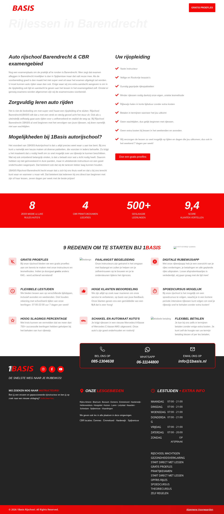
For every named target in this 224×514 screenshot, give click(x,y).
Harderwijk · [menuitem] (136, 402)
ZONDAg (156, 437)
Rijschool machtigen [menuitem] (165, 453)
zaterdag (157, 432)
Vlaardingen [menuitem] (107, 408)
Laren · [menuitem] (114, 405)
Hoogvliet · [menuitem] (98, 405)
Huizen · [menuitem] (107, 405)
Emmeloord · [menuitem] (125, 402)
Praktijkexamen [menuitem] (161, 471)
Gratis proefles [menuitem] (161, 466)
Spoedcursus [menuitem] (160, 484)
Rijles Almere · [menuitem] (86, 402)
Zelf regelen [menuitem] (159, 493)
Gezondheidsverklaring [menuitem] (168, 458)
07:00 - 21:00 (175, 401)
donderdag (158, 419)
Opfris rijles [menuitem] (159, 480)
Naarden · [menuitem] (131, 405)
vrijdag (156, 427)
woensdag (158, 412)
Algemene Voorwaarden (199, 509)
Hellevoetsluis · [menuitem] (87, 405)
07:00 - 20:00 (175, 432)
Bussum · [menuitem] (106, 402)
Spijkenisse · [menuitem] (96, 408)
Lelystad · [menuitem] (122, 405)
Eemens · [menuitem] (115, 402)
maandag (157, 401)
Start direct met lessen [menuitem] (167, 462)
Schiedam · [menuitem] (85, 408)
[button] (149, 7)
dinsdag (157, 407)
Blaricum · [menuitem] (97, 402)
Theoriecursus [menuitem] (161, 489)
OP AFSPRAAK (177, 439)
